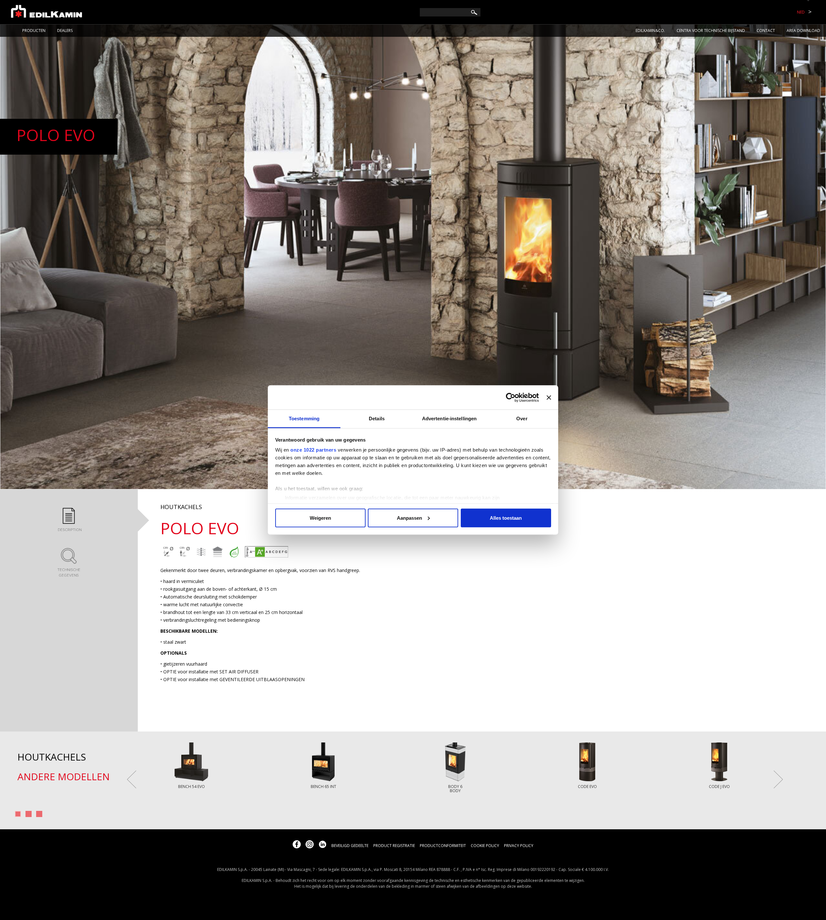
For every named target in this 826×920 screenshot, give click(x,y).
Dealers (65, 30)
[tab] (69, 520)
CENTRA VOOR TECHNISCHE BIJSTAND (711, 30)
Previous (131, 779)
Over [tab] (521, 418)
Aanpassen (409, 517)
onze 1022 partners (313, 450)
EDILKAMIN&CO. (650, 30)
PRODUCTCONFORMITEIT (443, 845)
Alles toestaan (506, 517)
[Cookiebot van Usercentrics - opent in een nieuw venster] (510, 397)
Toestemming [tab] (304, 418)
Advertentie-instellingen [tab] (449, 418)
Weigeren (320, 517)
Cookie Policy (485, 845)
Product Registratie (394, 845)
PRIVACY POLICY (518, 845)
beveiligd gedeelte (349, 845)
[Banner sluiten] (549, 397)
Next (778, 779)
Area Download (803, 30)
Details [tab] (377, 418)
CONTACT (766, 30)
